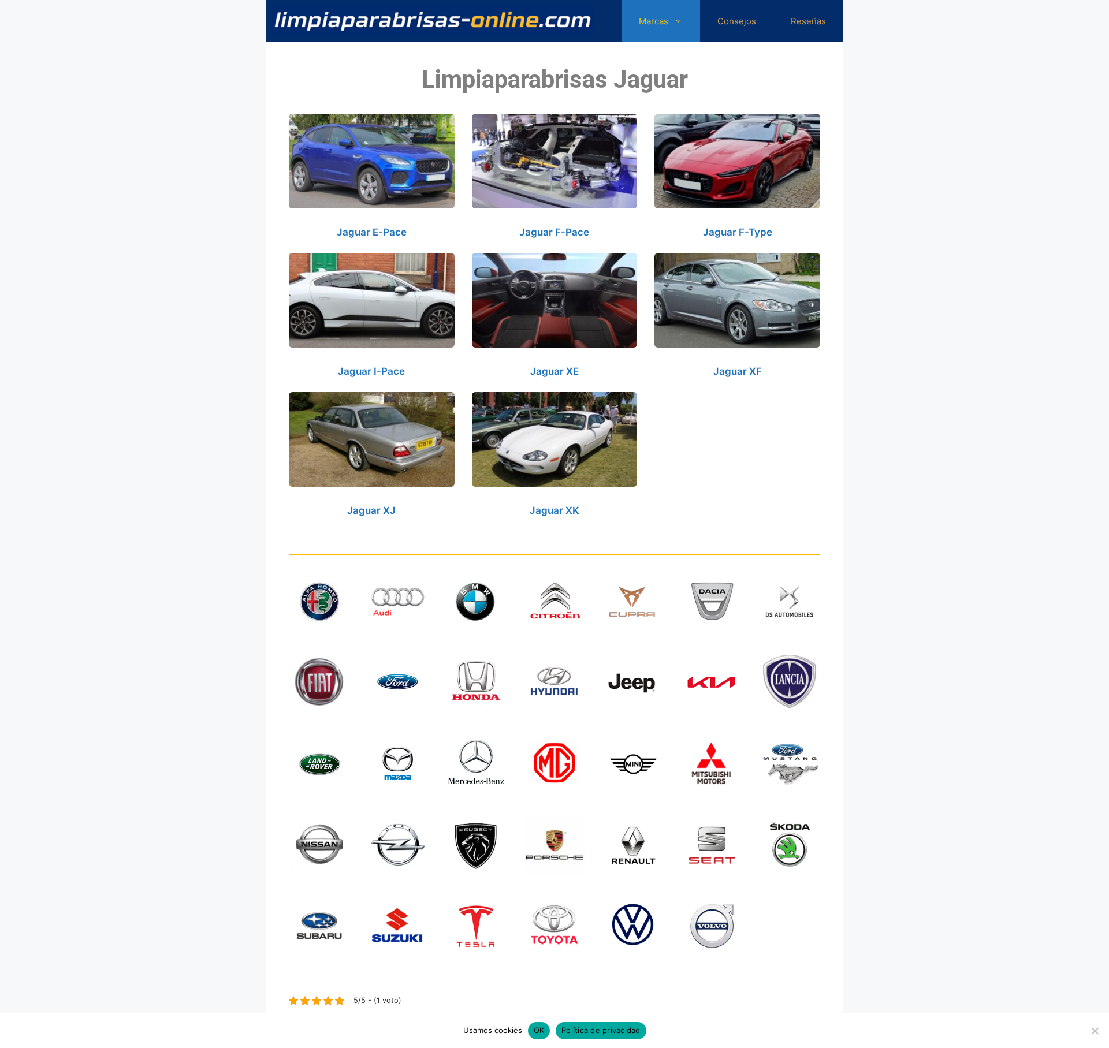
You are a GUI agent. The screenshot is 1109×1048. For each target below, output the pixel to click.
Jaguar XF (737, 371)
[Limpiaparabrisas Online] (432, 21)
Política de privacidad (601, 1030)
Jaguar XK (554, 510)
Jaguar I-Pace (371, 371)
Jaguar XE (554, 371)
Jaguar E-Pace (372, 232)
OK (539, 1030)
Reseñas (808, 21)
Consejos (736, 21)
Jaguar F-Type (737, 232)
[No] (1094, 1030)
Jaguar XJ (371, 510)
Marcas (653, 21)
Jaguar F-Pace (554, 232)
